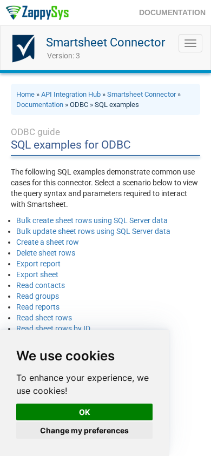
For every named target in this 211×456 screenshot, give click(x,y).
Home (25, 94)
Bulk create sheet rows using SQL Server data (92, 220)
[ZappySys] (37, 12)
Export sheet (37, 274)
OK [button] (84, 412)
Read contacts (40, 285)
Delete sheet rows (45, 253)
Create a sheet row (47, 242)
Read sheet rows (44, 317)
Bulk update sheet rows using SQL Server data (93, 231)
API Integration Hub (71, 94)
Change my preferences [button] (84, 430)
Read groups (37, 296)
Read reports (38, 307)
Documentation (39, 104)
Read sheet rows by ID (53, 328)
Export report (38, 263)
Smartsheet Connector (105, 42)
